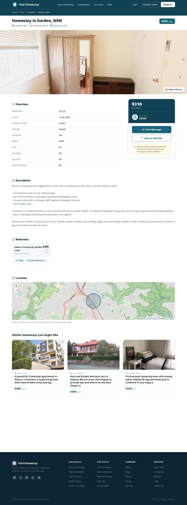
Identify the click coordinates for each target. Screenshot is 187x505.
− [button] (16, 290)
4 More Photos (175, 89)
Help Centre (159, 467)
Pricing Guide (103, 485)
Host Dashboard (104, 471)
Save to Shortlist (153, 138)
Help (110, 4)
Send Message (153, 129)
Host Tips (101, 481)
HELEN (62, 111)
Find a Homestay (65, 4)
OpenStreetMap (151, 318)
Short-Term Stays (77, 485)
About (128, 467)
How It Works (75, 476)
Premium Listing (104, 476)
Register (167, 4)
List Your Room (104, 467)
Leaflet (133, 318)
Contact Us (159, 471)
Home (14, 12)
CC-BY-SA (170, 318)
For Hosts (98, 4)
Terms (128, 476)
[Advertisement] (93, 424)
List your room (150, 4)
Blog (127, 471)
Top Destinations (77, 471)
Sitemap (129, 485)
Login (134, 4)
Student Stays (75, 481)
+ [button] (16, 286)
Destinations (84, 4)
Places (22, 12)
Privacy (128, 481)
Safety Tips (159, 485)
